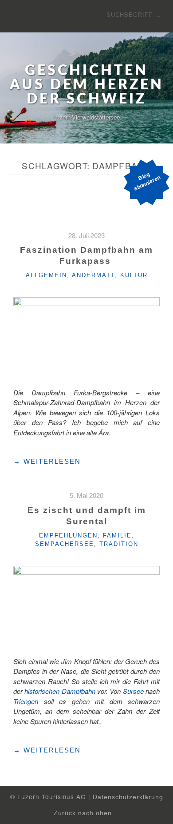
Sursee (133, 691)
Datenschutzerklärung (128, 797)
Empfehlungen (68, 535)
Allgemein (46, 275)
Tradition (118, 544)
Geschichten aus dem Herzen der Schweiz (87, 85)
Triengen (25, 701)
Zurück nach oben (84, 813)
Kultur (134, 275)
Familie (117, 535)
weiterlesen (47, 461)
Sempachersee (64, 544)
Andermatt (93, 275)
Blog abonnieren (147, 181)
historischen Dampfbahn (59, 691)
